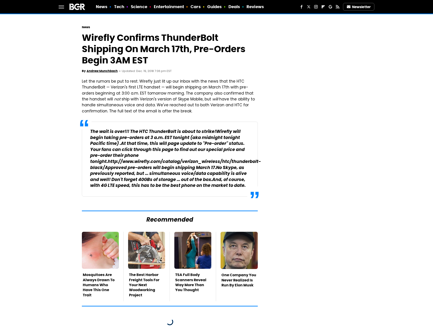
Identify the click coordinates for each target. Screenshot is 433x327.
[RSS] (337, 7)
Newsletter (361, 7)
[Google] (330, 7)
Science (139, 6)
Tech (119, 6)
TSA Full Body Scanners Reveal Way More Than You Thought (190, 282)
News (101, 6)
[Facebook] (301, 7)
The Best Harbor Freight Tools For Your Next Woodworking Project (144, 284)
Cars (195, 6)
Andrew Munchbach (102, 71)
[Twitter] (309, 7)
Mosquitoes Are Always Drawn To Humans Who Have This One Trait (99, 284)
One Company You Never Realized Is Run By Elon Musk (238, 280)
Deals (234, 6)
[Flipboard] (323, 7)
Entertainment (169, 6)
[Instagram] (316, 7)
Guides (214, 6)
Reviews (255, 6)
